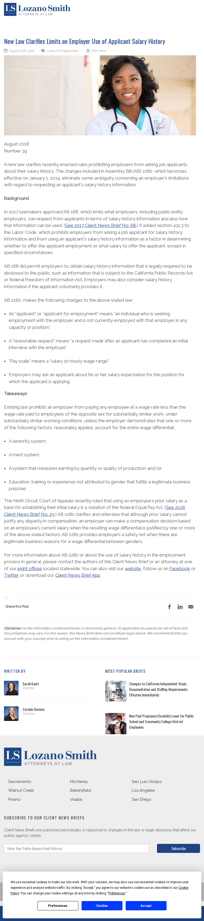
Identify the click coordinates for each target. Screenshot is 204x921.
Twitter (11, 575)
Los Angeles (143, 790)
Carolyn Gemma (33, 709)
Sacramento (19, 781)
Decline (102, 906)
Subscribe (179, 848)
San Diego (141, 799)
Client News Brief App (77, 575)
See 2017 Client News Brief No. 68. (101, 225)
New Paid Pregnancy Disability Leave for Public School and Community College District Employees (161, 721)
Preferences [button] (116, 893)
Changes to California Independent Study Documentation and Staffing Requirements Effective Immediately (158, 689)
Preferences (57, 906)
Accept (146, 906)
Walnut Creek (21, 790)
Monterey (79, 781)
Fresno (14, 799)
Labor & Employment (62, 51)
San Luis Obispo (147, 781)
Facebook (179, 568)
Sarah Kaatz (31, 683)
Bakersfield (80, 790)
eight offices (30, 568)
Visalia (76, 799)
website (133, 568)
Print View (98, 51)
